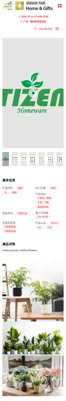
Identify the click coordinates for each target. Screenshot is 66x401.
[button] (60, 159)
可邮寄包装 (10, 231)
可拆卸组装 (10, 226)
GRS (49, 227)
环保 (53, 188)
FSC (39, 227)
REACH (54, 223)
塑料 (14, 192)
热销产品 (22, 213)
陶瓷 (20, 188)
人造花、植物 (44, 197)
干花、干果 (43, 202)
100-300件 (42, 216)
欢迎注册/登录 (45, 28)
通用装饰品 (43, 206)
